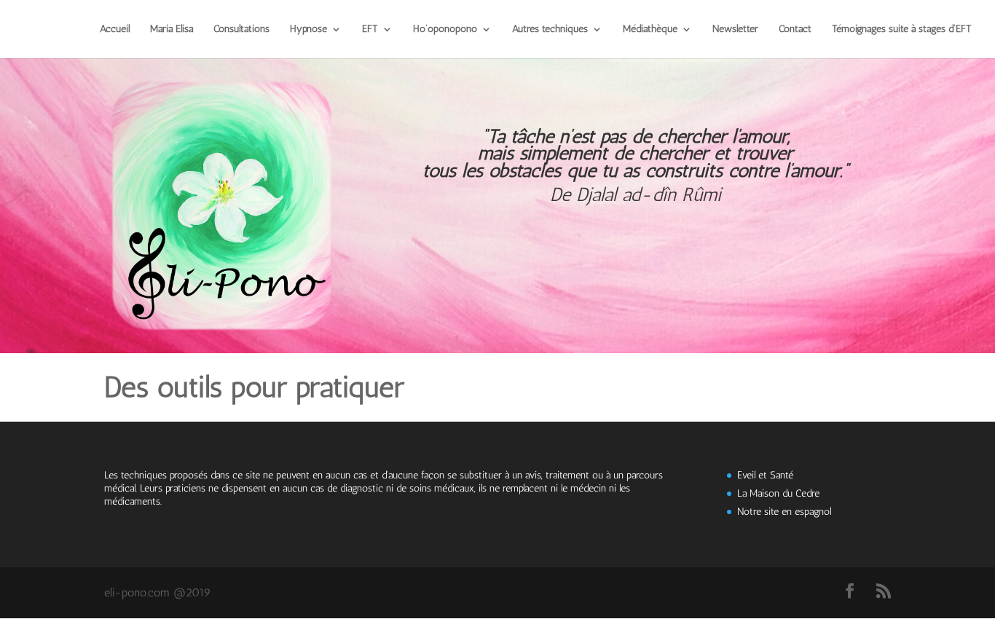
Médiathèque (650, 29)
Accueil (115, 29)
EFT (370, 29)
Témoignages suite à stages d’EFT (902, 29)
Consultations (241, 29)
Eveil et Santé (765, 475)
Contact (795, 29)
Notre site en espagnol (784, 511)
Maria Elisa (171, 29)
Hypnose (308, 29)
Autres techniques (550, 29)
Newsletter (735, 29)
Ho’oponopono (445, 29)
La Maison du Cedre (778, 493)
